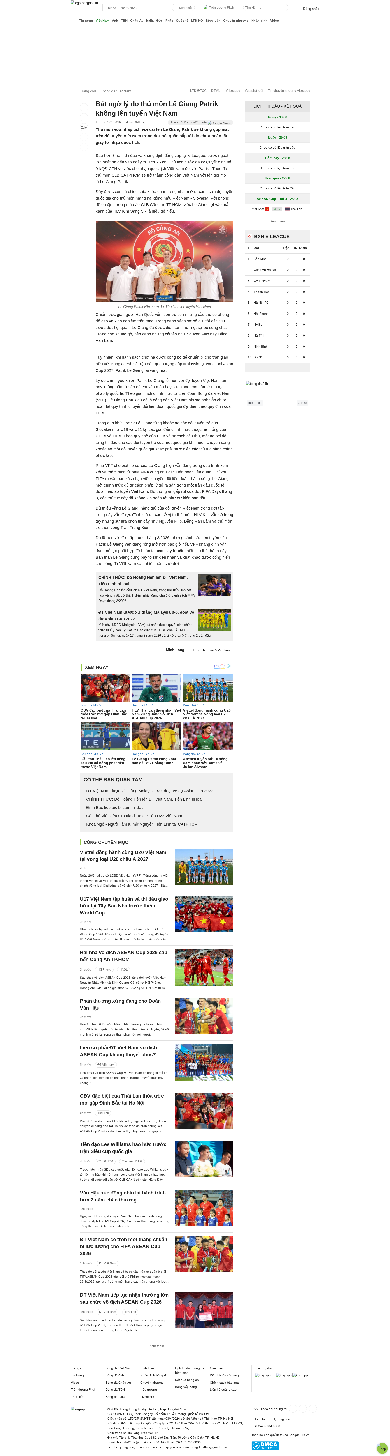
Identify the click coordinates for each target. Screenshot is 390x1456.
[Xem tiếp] (277, 367)
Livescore (147, 1397)
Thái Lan (103, 1113)
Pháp (169, 20)
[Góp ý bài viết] (84, 137)
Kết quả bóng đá (187, 1380)
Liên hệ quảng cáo (223, 1389)
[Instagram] (302, 1409)
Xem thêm (156, 1346)
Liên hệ (260, 1419)
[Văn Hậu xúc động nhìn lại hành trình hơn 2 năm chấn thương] (204, 1208)
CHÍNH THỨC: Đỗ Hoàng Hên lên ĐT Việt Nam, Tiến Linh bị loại (144, 799)
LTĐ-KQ (197, 20)
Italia (150, 20)
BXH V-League (272, 236)
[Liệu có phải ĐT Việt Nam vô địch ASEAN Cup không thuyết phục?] (204, 1062)
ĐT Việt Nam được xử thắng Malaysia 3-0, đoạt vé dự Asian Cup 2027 (149, 791)
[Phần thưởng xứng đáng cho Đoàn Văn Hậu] (204, 1016)
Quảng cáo (282, 1419)
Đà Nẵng (260, 357)
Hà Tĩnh (259, 335)
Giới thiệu (217, 1368)
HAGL (124, 969)
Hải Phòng (104, 969)
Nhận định (259, 20)
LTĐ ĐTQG (198, 91)
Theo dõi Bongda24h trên (189, 122)
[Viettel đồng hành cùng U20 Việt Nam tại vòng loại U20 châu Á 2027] (204, 867)
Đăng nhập (311, 9)
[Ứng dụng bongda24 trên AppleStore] (300, 1375)
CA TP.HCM (105, 1161)
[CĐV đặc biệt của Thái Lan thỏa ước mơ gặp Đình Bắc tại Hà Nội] (204, 1111)
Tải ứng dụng (264, 1368)
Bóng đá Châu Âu (118, 1382)
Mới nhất (185, 7)
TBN (124, 20)
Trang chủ (78, 1368)
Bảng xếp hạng (186, 1387)
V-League (233, 91)
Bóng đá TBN (115, 1389)
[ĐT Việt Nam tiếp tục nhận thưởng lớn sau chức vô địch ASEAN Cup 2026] (204, 1310)
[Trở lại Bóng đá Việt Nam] (84, 147)
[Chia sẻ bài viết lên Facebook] (84, 107)
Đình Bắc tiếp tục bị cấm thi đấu (115, 807)
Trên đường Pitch (221, 7)
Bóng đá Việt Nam (119, 1368)
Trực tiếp (77, 1397)
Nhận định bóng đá (154, 1375)
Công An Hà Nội (132, 1161)
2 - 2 (277, 209)
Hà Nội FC (261, 302)
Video (274, 20)
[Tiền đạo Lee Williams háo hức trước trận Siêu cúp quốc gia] (204, 1159)
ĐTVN (215, 91)
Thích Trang (255, 402)
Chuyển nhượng (236, 20)
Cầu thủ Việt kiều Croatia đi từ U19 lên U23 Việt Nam (134, 816)
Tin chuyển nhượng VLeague (289, 91)
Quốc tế (182, 20)
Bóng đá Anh (115, 1375)
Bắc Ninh (260, 259)
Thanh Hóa (262, 292)
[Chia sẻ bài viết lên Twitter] (84, 117)
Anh (115, 20)
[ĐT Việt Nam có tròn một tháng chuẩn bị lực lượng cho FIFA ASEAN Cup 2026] (204, 1254)
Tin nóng (86, 20)
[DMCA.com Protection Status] (265, 1449)
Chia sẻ (302, 402)
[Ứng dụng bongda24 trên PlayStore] (284, 1375)
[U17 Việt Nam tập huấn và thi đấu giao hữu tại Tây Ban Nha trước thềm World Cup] (204, 914)
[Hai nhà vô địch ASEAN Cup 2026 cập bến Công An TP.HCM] (204, 967)
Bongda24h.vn (299, 1435)
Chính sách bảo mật (224, 1382)
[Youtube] (312, 1409)
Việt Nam (102, 20)
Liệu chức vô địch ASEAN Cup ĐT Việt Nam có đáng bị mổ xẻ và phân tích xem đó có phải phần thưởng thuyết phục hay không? (123, 1078)
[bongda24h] (74, 20)
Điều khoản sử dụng (224, 1375)
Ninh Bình (261, 346)
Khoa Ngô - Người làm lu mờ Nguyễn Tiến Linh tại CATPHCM (142, 824)
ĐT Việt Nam (106, 1064)
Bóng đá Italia (115, 1397)
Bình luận (213, 20)
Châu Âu (137, 20)
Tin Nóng (77, 1375)
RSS (254, 1409)
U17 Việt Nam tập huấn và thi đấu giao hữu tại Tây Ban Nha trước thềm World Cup (124, 906)
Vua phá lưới (254, 91)
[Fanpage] (292, 1409)
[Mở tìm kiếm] (285, 8)
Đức (159, 20)
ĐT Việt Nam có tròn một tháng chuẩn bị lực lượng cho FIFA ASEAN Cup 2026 (123, 1246)
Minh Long (175, 650)
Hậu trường (148, 1389)
